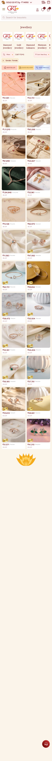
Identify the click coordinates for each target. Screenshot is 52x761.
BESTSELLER (11, 68)
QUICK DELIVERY (27, 68)
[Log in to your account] (37, 9)
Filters (8, 54)
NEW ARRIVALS (44, 68)
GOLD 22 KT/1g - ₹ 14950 (17, 2)
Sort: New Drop (42, 54)
